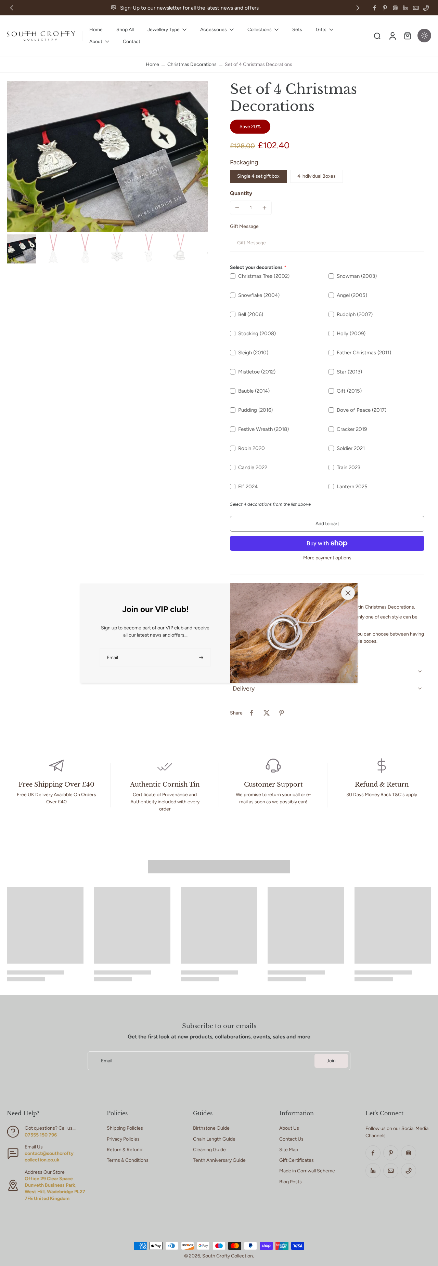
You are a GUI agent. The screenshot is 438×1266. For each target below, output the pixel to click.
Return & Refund (124, 1150)
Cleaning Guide (209, 1150)
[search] (377, 35)
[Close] (348, 593)
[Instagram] (395, 8)
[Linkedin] (405, 8)
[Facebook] (375, 8)
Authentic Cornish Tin (164, 784)
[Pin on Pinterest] (281, 712)
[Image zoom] (107, 156)
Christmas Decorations (192, 64)
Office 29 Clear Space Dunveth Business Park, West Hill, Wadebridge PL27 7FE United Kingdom (55, 1188)
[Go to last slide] (11, 8)
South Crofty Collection (227, 1256)
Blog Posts (290, 1182)
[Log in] (392, 36)
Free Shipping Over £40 (56, 784)
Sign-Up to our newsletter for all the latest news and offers (189, 7)
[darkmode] (424, 35)
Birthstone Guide (211, 1128)
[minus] (237, 207)
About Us (289, 1128)
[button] (327, 524)
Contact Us (291, 1139)
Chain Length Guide (214, 1139)
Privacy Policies (123, 1139)
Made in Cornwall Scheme (307, 1171)
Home (152, 64)
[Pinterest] (385, 8)
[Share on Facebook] (251, 712)
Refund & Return (382, 784)
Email (106, 1061)
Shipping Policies (125, 1128)
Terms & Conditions (128, 1160)
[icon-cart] (407, 35)
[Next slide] (358, 8)
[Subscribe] (201, 657)
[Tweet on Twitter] (266, 712)
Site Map (288, 1150)
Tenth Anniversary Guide (219, 1160)
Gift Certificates (296, 1160)
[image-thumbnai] (21, 248)
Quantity (241, 193)
